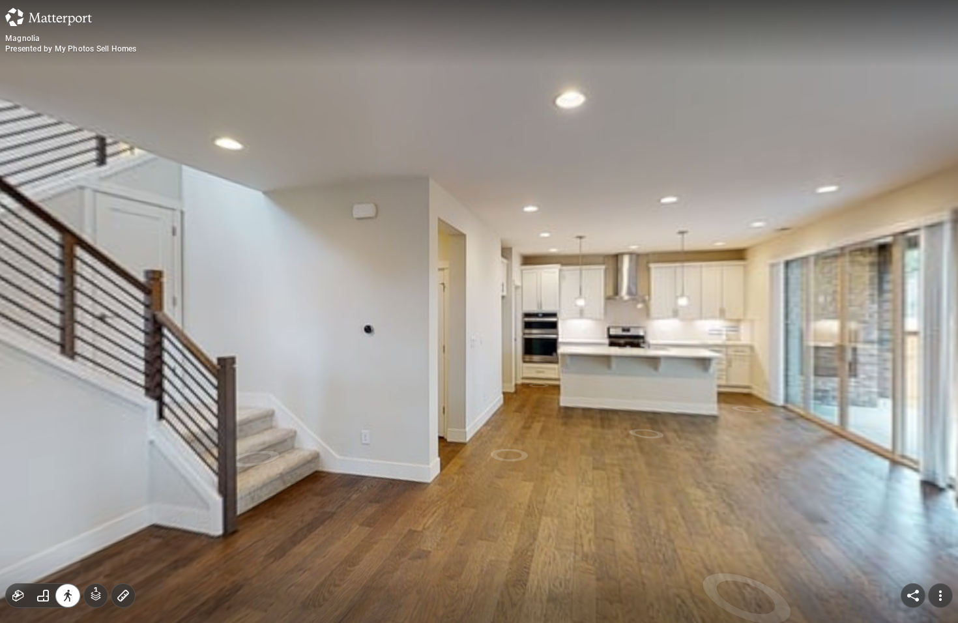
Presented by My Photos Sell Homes (71, 48)
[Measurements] (123, 595)
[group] (43, 595)
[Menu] (940, 595)
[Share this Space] (913, 595)
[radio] (18, 595)
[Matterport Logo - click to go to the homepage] (48, 17)
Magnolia (22, 38)
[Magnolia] (479, 311)
